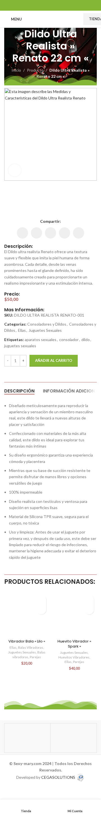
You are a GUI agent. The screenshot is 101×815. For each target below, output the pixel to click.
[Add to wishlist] (41, 600)
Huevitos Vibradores (73, 657)
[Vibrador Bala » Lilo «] (26, 614)
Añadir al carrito (53, 360)
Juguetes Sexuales (45, 330)
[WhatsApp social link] (57, 5)
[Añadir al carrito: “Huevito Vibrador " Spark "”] (89, 609)
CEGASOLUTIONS (58, 777)
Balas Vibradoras (30, 647)
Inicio (16, 70)
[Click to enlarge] (14, 170)
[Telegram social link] (64, 5)
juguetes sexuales (20, 345)
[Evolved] (27, 738)
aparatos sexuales (40, 339)
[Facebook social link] (36, 5)
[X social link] (43, 5)
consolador (69, 339)
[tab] (19, 391)
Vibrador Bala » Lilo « (26, 641)
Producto (35, 70)
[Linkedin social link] (50, 5)
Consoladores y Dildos (46, 324)
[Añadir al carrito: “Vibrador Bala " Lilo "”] (41, 609)
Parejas (35, 657)
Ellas (22, 330)
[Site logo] (52, 18)
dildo (85, 339)
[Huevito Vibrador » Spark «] (74, 614)
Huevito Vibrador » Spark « (74, 644)
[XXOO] (73, 738)
